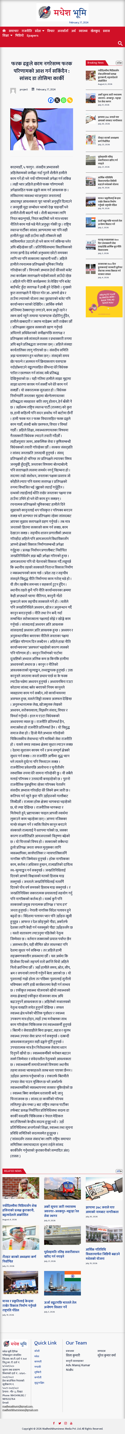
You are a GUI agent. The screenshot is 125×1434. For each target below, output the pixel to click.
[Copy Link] (70, 100)
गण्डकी (37, 1367)
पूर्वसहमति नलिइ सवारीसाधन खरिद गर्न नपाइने (108, 160)
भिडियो (19, 35)
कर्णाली (37, 1377)
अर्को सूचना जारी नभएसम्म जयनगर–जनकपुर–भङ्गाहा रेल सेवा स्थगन (110, 98)
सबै (118, 63)
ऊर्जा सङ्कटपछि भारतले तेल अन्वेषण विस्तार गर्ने (110, 222)
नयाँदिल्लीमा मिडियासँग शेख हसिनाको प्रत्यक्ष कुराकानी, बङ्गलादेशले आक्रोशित (108, 76)
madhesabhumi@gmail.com (17, 1406)
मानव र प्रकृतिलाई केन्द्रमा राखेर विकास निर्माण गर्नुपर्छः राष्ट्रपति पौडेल (109, 201)
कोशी (37, 1351)
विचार (51, 31)
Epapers (32, 35)
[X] (57, 100)
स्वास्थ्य (83, 31)
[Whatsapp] (63, 100)
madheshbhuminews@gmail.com (20, 1410)
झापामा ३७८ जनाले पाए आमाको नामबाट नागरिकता (110, 119)
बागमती (38, 1362)
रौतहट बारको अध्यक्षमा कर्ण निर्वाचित (108, 139)
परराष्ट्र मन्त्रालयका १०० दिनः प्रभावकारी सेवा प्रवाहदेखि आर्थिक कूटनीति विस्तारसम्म (109, 245)
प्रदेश (38, 31)
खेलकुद (95, 31)
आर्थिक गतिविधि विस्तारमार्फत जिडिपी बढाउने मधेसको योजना (108, 181)
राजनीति (27, 31)
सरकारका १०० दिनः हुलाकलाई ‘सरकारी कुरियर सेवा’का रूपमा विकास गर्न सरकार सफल (110, 269)
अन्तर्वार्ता (63, 31)
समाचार (14, 31)
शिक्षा (5, 35)
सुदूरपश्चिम (39, 1383)
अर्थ (73, 31)
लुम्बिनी (37, 1372)
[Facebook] (51, 100)
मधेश (36, 1356)
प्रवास (106, 31)
